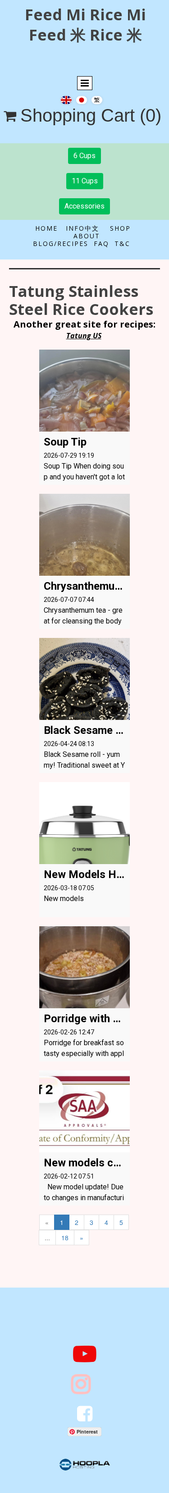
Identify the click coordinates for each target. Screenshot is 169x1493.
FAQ (101, 243)
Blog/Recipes (60, 243)
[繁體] (97, 99)
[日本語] (81, 99)
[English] (66, 99)
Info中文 (84, 228)
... (47, 1237)
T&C (122, 243)
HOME (50, 228)
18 (65, 1237)
